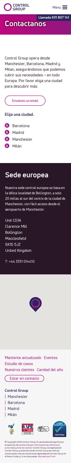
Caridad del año (50, 369)
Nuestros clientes (19, 369)
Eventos (51, 357)
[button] (60, 7)
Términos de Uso (41, 444)
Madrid (18, 132)
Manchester (22, 139)
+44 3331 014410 (21, 261)
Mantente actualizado (23, 357)
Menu (56, 7)
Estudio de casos (19, 363)
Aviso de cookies (24, 447)
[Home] (16, 7)
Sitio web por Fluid (46, 456)
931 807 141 (60, 17)
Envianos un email (25, 100)
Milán (17, 146)
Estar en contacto (24, 378)
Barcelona (21, 125)
